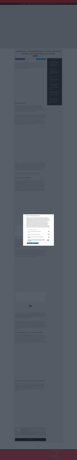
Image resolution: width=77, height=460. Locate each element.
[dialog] (38, 230)
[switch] (48, 231)
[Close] (52, 216)
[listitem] (38, 229)
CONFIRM (32, 243)
